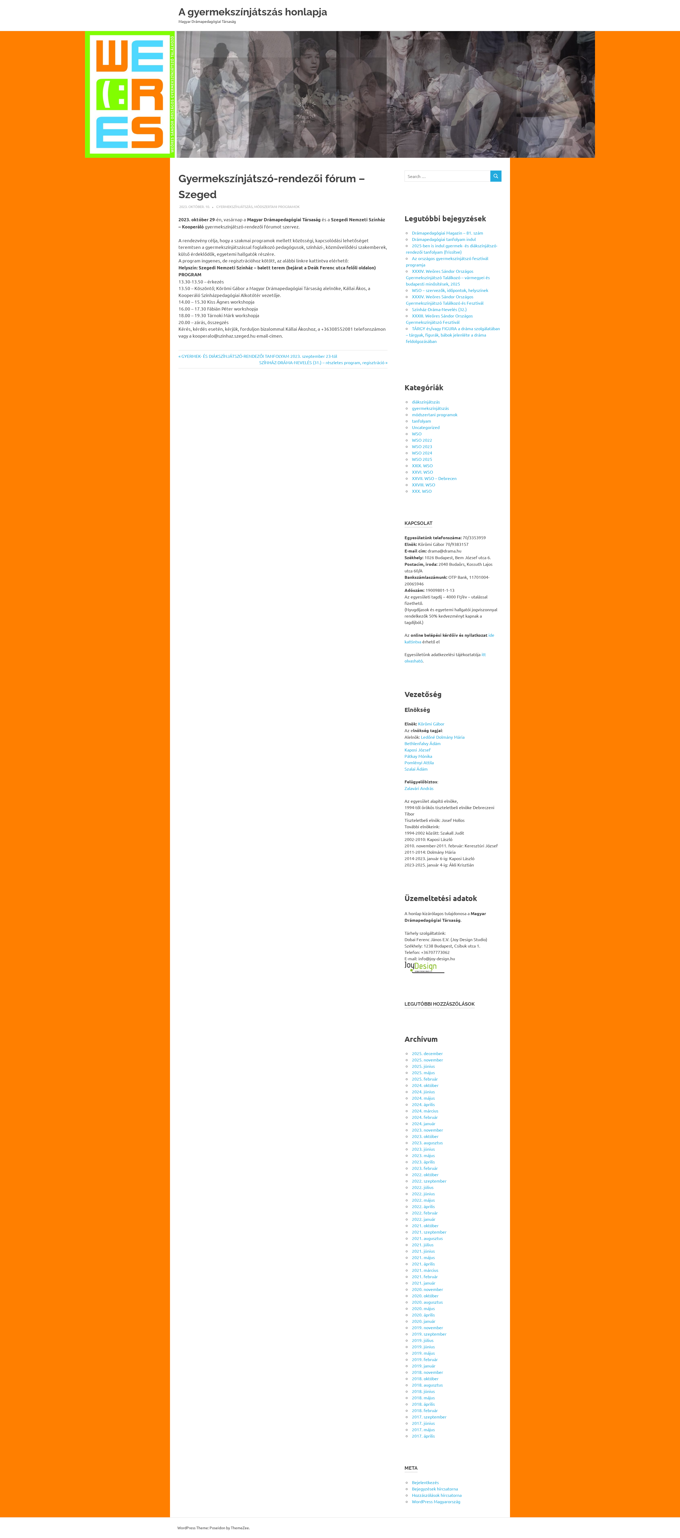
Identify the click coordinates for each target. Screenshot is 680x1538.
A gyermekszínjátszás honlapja (252, 12)
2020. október (425, 1295)
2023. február (425, 1168)
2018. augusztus (427, 1384)
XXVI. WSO (422, 471)
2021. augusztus (427, 1238)
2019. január (423, 1365)
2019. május (423, 1353)
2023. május (423, 1155)
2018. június (423, 1391)
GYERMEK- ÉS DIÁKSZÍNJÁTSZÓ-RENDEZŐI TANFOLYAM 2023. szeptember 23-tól (259, 356)
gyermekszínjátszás (234, 206)
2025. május (423, 1072)
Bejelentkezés (425, 1482)
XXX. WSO (422, 491)
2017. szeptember (429, 1416)
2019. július (423, 1340)
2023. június (423, 1149)
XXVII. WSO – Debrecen (434, 478)
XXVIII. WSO (423, 484)
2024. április (423, 1104)
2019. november (427, 1327)
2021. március (425, 1270)
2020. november (427, 1289)
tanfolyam (421, 420)
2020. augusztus (427, 1302)
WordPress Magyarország (436, 1501)
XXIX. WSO (422, 465)
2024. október (425, 1085)
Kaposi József (418, 749)
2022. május (423, 1200)
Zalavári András (419, 788)
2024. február (425, 1117)
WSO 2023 (422, 446)
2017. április (423, 1435)
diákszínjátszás (426, 401)
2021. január (423, 1282)
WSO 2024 (422, 452)
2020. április (423, 1314)
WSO (417, 433)
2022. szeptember (429, 1180)
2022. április (423, 1206)
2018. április (423, 1404)
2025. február (425, 1078)
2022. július (423, 1187)
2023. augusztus (427, 1142)
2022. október (425, 1174)
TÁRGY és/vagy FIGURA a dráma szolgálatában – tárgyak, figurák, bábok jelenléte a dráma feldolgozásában (453, 335)
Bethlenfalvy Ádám (423, 743)
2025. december (427, 1053)
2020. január (423, 1321)
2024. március (425, 1110)
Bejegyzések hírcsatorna (435, 1488)
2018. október (425, 1378)
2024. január (423, 1123)
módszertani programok (277, 206)
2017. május (423, 1429)
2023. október (425, 1136)
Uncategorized (426, 427)
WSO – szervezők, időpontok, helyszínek (450, 290)
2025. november (427, 1059)
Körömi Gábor (431, 723)
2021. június (423, 1251)
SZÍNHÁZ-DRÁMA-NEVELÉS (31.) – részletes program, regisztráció (321, 362)
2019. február (425, 1359)
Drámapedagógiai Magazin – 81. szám (447, 232)
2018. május (423, 1397)
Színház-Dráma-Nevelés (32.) (439, 309)
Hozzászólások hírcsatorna (437, 1495)
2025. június (423, 1066)
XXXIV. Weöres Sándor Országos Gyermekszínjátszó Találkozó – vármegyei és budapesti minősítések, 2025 (448, 277)
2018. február (425, 1410)
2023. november (427, 1129)
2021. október (425, 1225)
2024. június (423, 1091)
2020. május (423, 1308)
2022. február (425, 1212)
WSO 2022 (422, 440)
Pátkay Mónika (418, 756)
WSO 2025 (422, 459)
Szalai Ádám (416, 768)
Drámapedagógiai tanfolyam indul (444, 239)
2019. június (423, 1346)
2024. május (423, 1098)
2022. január (423, 1219)
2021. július (423, 1244)
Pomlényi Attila (419, 762)
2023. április (423, 1161)
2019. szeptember (429, 1333)
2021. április (423, 1263)
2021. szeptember (429, 1231)
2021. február (425, 1276)
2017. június (423, 1423)
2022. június (423, 1193)
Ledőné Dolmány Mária (443, 737)
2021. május (423, 1257)
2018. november (427, 1372)
